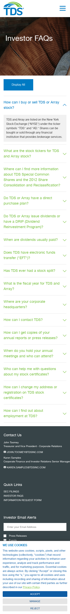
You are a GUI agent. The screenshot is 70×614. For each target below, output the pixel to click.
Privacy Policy (31, 587)
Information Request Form (22, 500)
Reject (35, 608)
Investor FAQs (13, 495)
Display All (18, 84)
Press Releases (18, 535)
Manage (35, 601)
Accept (35, 594)
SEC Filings (11, 491)
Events (13, 540)
